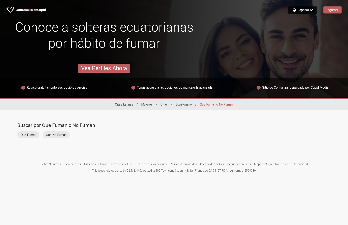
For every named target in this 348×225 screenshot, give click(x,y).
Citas (164, 104)
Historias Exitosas (96, 164)
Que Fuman (28, 135)
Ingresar (332, 10)
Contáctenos (72, 164)
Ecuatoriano (184, 104)
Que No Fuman (56, 135)
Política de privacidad (183, 164)
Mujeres (147, 104)
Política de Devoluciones (151, 164)
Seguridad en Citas (239, 164)
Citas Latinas (124, 104)
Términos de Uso (122, 164)
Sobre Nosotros (50, 164)
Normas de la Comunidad (291, 164)
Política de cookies (212, 164)
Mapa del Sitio (263, 164)
